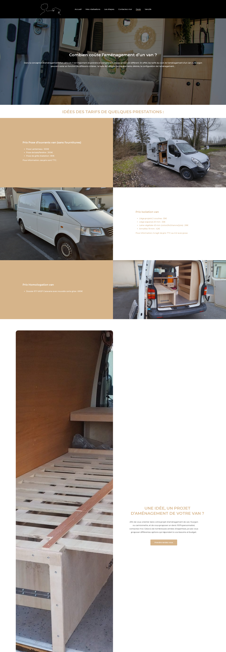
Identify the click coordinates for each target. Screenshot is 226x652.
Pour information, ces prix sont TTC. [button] (40, 160)
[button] (56, 143)
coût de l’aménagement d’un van (175, 63)
